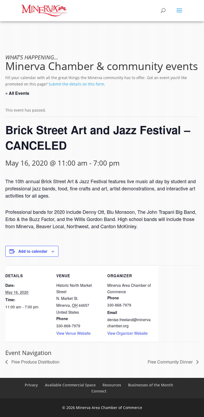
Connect (99, 391)
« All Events (17, 93)
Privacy (31, 384)
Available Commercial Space (70, 384)
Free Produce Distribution (35, 362)
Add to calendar (32, 251)
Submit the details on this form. (77, 84)
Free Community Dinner (171, 362)
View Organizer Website (127, 333)
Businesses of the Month (150, 384)
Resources (112, 384)
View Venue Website (73, 333)
